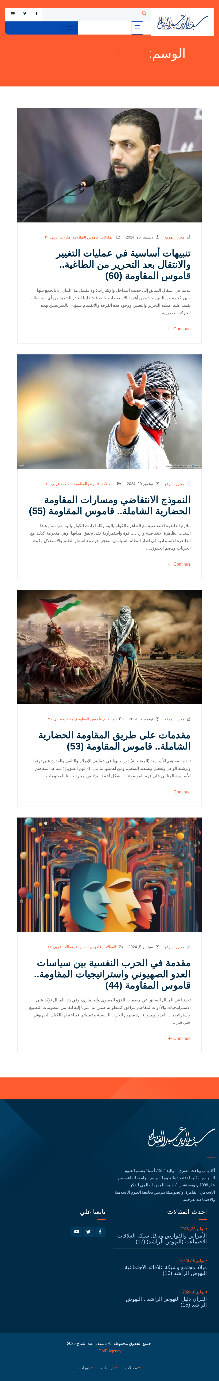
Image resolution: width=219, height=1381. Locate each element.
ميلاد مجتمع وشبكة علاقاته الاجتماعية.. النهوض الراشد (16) (164, 1270)
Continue (182, 329)
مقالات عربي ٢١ (58, 237)
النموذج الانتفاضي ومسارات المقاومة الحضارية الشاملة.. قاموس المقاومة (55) (110, 505)
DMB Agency (110, 1351)
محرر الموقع (174, 237)
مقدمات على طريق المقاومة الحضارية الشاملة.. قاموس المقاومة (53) (114, 740)
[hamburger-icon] (137, 28)
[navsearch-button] (144, 14)
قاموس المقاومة (86, 237)
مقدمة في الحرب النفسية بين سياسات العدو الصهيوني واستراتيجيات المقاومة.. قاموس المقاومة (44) (112, 974)
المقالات (107, 237)
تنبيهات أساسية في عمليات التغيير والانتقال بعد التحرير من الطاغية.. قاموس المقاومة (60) (123, 264)
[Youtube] (13, 13)
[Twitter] (25, 13)
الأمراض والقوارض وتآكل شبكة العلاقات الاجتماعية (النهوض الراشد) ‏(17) (162, 1238)
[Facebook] (37, 13)
